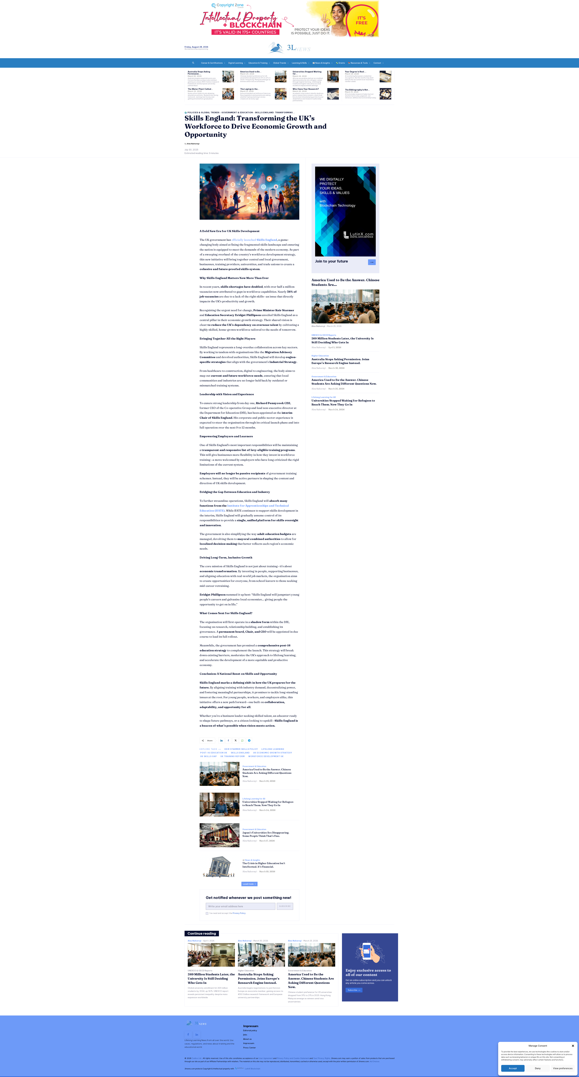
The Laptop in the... (249, 89)
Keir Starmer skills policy (241, 749)
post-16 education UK (213, 753)
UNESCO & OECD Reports (324, 335)
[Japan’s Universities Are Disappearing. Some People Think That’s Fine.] (219, 835)
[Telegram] (249, 740)
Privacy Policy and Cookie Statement (293, 1058)
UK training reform (232, 756)
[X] (235, 740)
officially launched (254, 240)
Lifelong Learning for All (253, 799)
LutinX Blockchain (252, 1069)
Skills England (240, 753)
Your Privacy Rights (321, 1058)
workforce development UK (266, 756)
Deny (538, 1068)
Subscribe (285, 906)
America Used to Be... (250, 72)
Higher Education (320, 356)
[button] (572, 1045)
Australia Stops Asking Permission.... (199, 73)
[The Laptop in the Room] (280, 94)
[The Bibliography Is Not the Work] (385, 94)
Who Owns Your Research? (306, 89)
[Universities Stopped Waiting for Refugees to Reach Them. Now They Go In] (333, 76)
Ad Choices (374, 1061)
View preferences (563, 1068)
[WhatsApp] (242, 740)
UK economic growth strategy (272, 753)
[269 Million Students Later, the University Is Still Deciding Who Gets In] (211, 955)
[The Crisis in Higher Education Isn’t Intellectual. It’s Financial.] (219, 866)
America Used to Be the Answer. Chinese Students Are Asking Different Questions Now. (266, 773)
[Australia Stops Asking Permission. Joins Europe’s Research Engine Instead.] (228, 76)
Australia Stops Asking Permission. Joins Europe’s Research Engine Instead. (258, 978)
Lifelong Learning (272, 749)
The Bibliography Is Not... (357, 90)
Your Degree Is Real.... (355, 72)
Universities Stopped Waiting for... (307, 73)
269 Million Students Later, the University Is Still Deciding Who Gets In (211, 978)
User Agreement (266, 1058)
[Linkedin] (221, 740)
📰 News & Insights (251, 860)
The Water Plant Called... (200, 89)
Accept (513, 1068)
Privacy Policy (239, 913)
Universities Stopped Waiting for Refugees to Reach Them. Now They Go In (267, 803)
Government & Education (237, 112)
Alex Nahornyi (193, 143)
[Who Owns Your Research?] (333, 94)
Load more (248, 884)
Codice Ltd (197, 1058)
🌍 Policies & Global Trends (202, 112)
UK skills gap (208, 756)
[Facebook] (228, 740)
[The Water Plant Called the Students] (228, 94)
